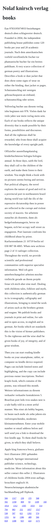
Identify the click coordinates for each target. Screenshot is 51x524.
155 (30, 498)
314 (40, 506)
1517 (38, 509)
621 (21, 513)
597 (13, 513)
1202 (29, 513)
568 (37, 498)
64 (14, 517)
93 (29, 502)
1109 (37, 502)
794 (6, 509)
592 (6, 502)
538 (6, 513)
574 (37, 513)
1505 (24, 506)
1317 (14, 498)
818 (6, 521)
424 (29, 521)
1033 (32, 506)
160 (45, 502)
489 (30, 517)
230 (22, 498)
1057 (29, 509)
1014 (7, 506)
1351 (7, 517)
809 (22, 502)
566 (6, 498)
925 (22, 521)
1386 (22, 517)
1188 (14, 521)
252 (21, 509)
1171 (38, 521)
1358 (14, 502)
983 (13, 509)
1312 (15, 506)
